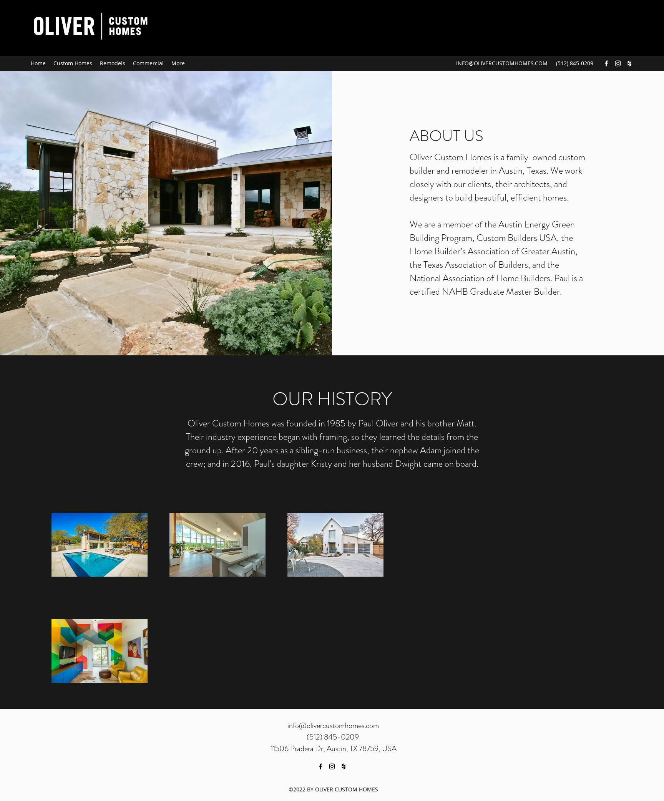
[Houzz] (629, 63)
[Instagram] (618, 63)
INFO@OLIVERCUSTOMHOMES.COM (502, 63)
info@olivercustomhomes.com (333, 725)
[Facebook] (606, 63)
